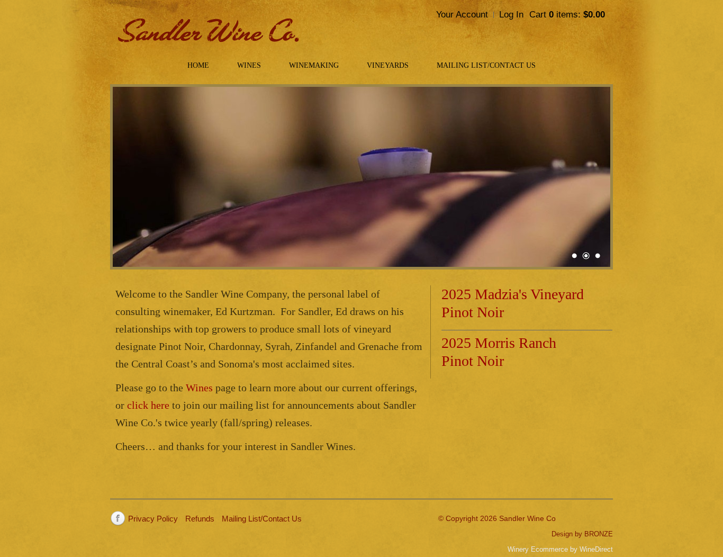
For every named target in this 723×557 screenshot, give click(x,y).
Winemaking (314, 65)
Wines (249, 65)
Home (198, 65)
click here (148, 405)
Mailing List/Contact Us (486, 65)
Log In (511, 15)
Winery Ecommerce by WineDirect (560, 549)
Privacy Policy (153, 518)
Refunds (199, 518)
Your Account (462, 15)
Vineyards (388, 65)
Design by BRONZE (582, 534)
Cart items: (567, 15)
